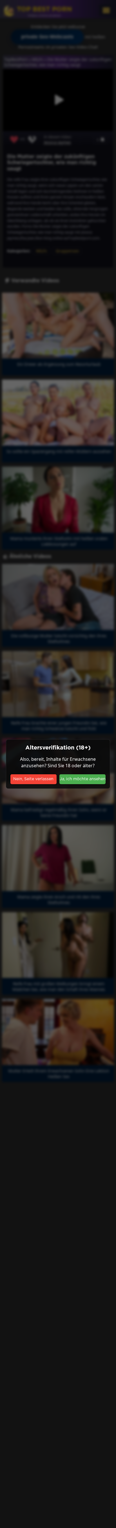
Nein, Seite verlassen (33, 779)
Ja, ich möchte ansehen (83, 779)
